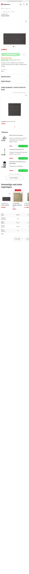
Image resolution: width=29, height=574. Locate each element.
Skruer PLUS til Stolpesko (16, 135)
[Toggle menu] (27, 4)
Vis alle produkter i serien (19, 92)
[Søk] (2, 8)
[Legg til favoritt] (26, 21)
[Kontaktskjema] (20, 4)
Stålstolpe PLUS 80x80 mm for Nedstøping (17, 162)
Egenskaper (6, 81)
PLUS (2, 71)
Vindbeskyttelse (6, 11)
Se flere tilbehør (14, 178)
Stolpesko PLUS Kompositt (16, 149)
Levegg (12, 11)
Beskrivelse (5, 76)
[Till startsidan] (5, 4)
